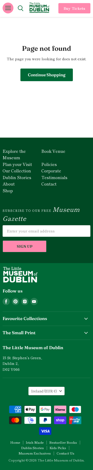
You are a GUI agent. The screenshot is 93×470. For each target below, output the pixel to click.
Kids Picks (58, 447)
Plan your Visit (17, 164)
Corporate (51, 170)
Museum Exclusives (35, 453)
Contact (49, 184)
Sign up (25, 246)
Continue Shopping (46, 74)
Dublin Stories (17, 177)
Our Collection (17, 170)
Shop (8, 190)
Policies (49, 164)
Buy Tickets (74, 8)
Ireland (44, 391)
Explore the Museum (14, 154)
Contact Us (65, 453)
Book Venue (53, 151)
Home (15, 442)
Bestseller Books (63, 442)
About (9, 184)
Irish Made (35, 442)
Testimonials (54, 177)
